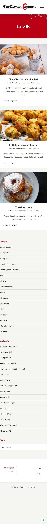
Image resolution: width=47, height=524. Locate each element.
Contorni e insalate (8, 264)
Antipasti (4, 258)
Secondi (4, 331)
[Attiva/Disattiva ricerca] (34, 6)
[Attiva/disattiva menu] (42, 7)
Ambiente (5, 252)
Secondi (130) (6, 431)
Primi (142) (5, 408)
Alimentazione (6, 247)
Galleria (26, 59)
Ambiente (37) (6, 352)
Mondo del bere (7, 286)
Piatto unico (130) (8, 402)
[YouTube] (12, 471)
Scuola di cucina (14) (9, 425)
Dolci (3, 275)
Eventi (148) (5, 380)
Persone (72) (6, 397)
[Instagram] (8, 471)
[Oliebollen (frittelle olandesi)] (23, 59)
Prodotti (4, 314)
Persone (4, 297)
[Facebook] (5, 471)
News (3, 292)
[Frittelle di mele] (23, 187)
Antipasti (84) (6, 357)
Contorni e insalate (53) (10, 363)
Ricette (4, 320)
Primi (3, 309)
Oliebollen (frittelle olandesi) (21, 59)
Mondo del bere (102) (9, 385)
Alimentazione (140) (9, 346)
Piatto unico (5, 303)
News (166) (5, 391)
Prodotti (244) (6, 414)
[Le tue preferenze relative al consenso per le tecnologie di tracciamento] (43, 520)
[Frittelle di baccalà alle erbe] (23, 125)
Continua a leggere (9, 100)
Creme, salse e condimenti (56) (13, 369)
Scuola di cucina (7, 326)
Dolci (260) (5, 374)
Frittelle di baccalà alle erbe (21, 125)
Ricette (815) (6, 419)
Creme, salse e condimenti (11, 269)
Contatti (39, 473)
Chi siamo (38, 468)
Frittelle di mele (21, 187)
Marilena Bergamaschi (17, 83)
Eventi (3, 281)
